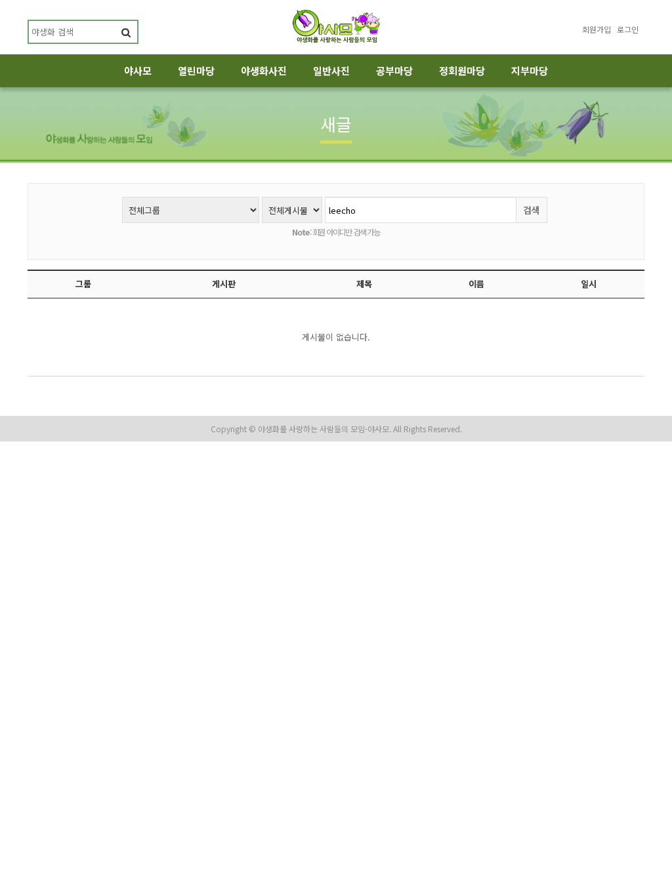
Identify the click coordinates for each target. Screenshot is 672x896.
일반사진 (331, 70)
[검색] (125, 32)
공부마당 (394, 70)
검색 (531, 209)
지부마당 (529, 70)
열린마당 (196, 70)
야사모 (138, 70)
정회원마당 (462, 70)
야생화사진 (264, 70)
